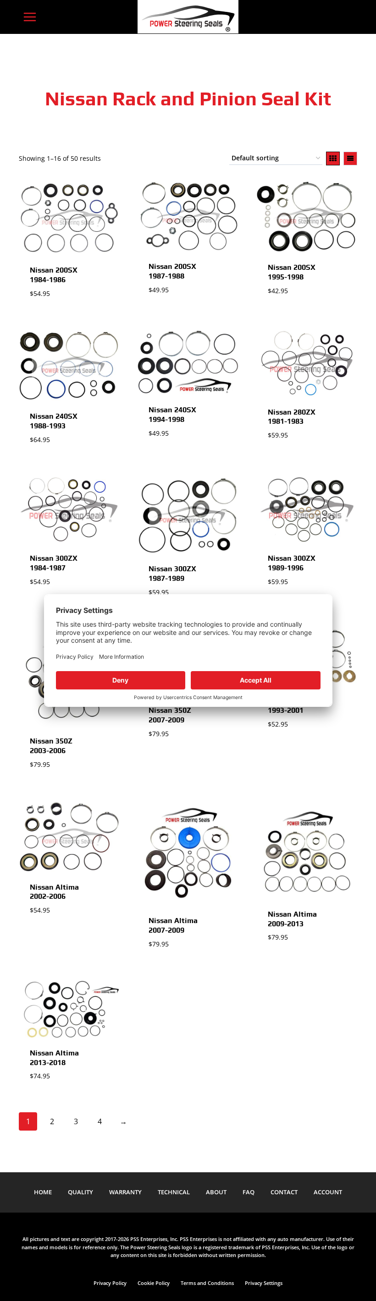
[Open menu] (30, 17)
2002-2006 (54, 892)
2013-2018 (54, 1058)
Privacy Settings (263, 1282)
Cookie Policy (154, 1282)
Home (43, 1192)
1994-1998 (172, 414)
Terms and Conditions (207, 1282)
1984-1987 (53, 563)
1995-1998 (291, 272)
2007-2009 (170, 715)
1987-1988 (172, 271)
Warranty (125, 1192)
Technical (174, 1192)
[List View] (350, 158)
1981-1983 (291, 417)
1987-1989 (172, 573)
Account (328, 1192)
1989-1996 (291, 563)
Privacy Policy (110, 1282)
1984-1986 (53, 275)
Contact (284, 1192)
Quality (80, 1192)
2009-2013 (292, 919)
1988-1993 (53, 421)
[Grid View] (333, 158)
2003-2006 (51, 746)
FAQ (248, 1192)
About (216, 1192)
